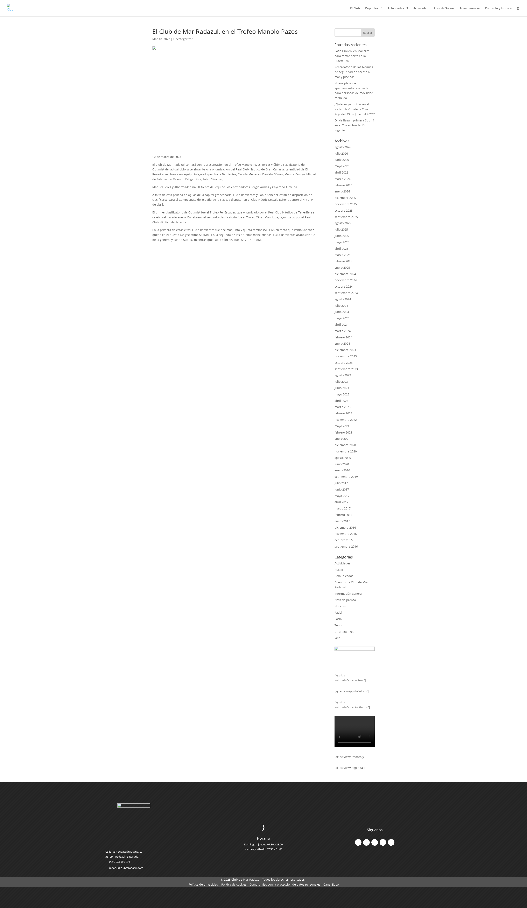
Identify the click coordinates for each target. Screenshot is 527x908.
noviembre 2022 (346, 420)
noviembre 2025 (346, 204)
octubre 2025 (344, 210)
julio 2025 (341, 229)
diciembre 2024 (345, 274)
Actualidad (420, 8)
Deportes (371, 8)
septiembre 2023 (346, 369)
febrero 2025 (343, 261)
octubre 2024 (344, 286)
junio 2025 (342, 236)
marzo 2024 (343, 331)
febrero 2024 (343, 337)
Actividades (396, 8)
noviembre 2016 (346, 534)
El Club (355, 8)
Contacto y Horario (498, 8)
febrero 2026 (343, 185)
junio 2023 (342, 388)
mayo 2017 (342, 496)
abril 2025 (341, 249)
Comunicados (344, 576)
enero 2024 (342, 343)
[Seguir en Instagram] (374, 842)
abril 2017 (341, 502)
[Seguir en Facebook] (358, 842)
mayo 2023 (342, 394)
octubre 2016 (344, 540)
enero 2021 (342, 439)
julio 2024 (341, 306)
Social (339, 619)
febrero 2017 (343, 515)
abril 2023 (341, 401)
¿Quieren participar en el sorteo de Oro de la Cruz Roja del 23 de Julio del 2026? (355, 109)
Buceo (339, 570)
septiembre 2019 (346, 477)
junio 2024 (342, 312)
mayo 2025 (342, 242)
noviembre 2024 (346, 280)
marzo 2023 (343, 407)
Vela (337, 638)
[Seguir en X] (366, 842)
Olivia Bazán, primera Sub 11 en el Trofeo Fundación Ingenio (354, 125)
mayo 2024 (342, 318)
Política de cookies (233, 884)
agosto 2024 (343, 299)
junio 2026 (342, 160)
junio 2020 (342, 464)
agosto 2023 (343, 375)
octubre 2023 (344, 363)
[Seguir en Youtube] (383, 842)
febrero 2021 (343, 432)
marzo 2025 (343, 255)
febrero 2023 (343, 413)
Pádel (338, 612)
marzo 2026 (343, 179)
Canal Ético (331, 884)
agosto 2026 (343, 147)
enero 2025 (342, 267)
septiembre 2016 (346, 546)
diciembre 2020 (345, 445)
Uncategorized (183, 39)
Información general (349, 594)
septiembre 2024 (346, 293)
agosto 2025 (343, 223)
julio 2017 (341, 483)
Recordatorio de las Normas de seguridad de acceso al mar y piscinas (354, 72)
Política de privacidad (203, 884)
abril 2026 (341, 172)
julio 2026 (341, 153)
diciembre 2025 (345, 198)
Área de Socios (444, 8)
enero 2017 (342, 521)
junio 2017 (342, 489)
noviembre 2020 (346, 451)
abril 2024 (341, 324)
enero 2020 (342, 470)
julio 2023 (341, 381)
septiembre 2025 (346, 217)
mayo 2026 (342, 166)
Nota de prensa (345, 600)
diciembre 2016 (345, 527)
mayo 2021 (342, 426)
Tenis (338, 625)
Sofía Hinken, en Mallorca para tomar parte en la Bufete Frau (352, 56)
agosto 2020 (343, 458)
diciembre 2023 (345, 350)
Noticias (340, 606)
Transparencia (470, 8)
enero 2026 (342, 191)
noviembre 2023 (346, 356)
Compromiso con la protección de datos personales (285, 884)
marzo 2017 (343, 508)
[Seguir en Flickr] (391, 842)
